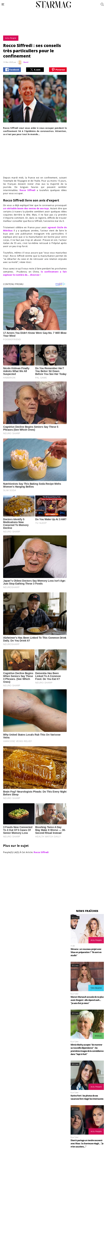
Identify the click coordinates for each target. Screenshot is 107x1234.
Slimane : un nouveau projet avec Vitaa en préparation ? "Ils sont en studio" (86, 952)
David (25, 62)
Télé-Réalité (96, 988)
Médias (98, 1035)
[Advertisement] (53, 28)
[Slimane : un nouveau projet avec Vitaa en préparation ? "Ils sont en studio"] (87, 928)
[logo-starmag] (53, 4)
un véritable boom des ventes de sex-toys (26, 208)
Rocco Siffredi (27, 190)
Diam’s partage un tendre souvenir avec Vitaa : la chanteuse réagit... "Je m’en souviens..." (87, 1143)
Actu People (96, 940)
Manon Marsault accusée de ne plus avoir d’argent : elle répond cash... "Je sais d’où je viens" (87, 1000)
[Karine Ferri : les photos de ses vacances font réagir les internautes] (87, 1075)
